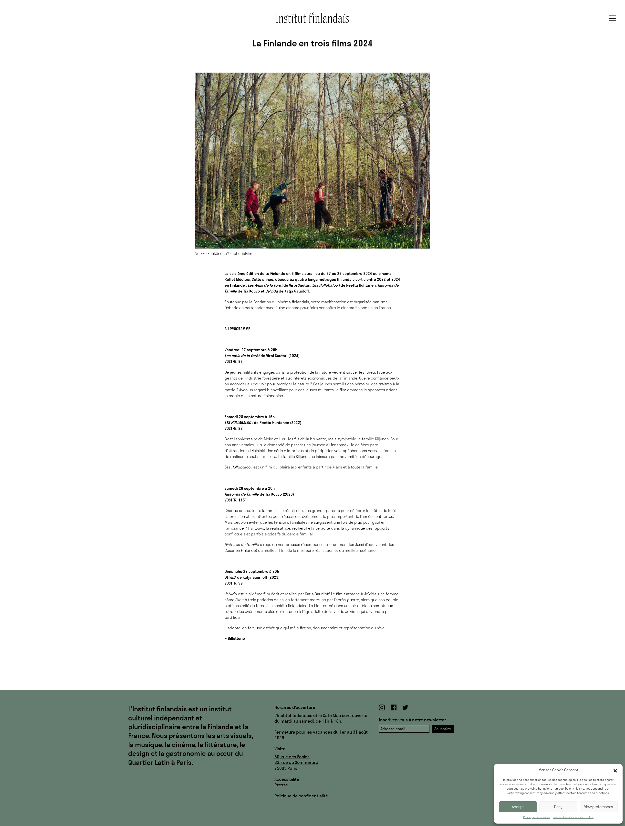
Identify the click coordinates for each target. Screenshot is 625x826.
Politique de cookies (536, 817)
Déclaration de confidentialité (573, 817)
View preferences (598, 806)
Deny (558, 806)
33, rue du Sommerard (296, 762)
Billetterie (236, 638)
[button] (615, 770)
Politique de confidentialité (301, 796)
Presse (281, 785)
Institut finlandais (312, 17)
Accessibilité (286, 779)
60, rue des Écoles (292, 757)
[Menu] (612, 18)
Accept (518, 806)
